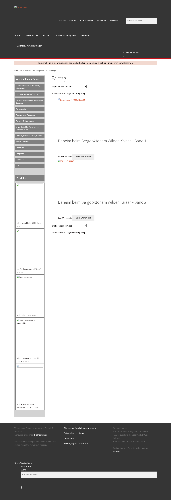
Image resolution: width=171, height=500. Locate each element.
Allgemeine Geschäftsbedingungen (80, 428)
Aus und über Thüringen (25, 115)
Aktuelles (85, 35)
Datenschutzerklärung (74, 433)
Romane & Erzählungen (25, 121)
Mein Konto (26, 466)
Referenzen (101, 20)
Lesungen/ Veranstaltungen (29, 45)
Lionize (116, 451)
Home (17, 35)
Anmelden (114, 20)
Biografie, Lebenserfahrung (27, 94)
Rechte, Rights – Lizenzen (76, 443)
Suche (23, 469)
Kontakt (62, 20)
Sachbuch (20, 147)
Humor (18, 166)
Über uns (73, 20)
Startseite (18, 71)
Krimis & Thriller (22, 141)
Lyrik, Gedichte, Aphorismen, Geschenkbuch (27, 128)
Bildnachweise (40, 434)
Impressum (69, 438)
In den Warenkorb (83, 156)
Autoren (46, 35)
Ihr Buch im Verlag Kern (65, 35)
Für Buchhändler (86, 20)
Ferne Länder (21, 109)
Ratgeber (20, 153)
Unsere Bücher (31, 35)
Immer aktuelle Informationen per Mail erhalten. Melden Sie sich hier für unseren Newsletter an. (85, 62)
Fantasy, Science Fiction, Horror (29, 135)
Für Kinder (20, 160)
